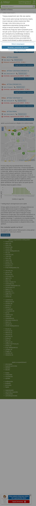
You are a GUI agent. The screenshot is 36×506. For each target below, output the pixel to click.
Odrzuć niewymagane (18, 44)
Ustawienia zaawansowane (17, 50)
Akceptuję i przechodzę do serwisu (18, 47)
